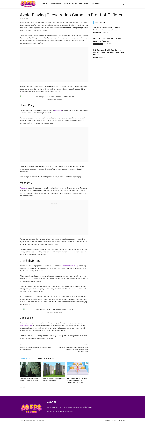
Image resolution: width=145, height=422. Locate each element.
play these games (26, 325)
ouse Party (58, 110)
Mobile (44, 4)
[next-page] (24, 386)
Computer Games (70, 4)
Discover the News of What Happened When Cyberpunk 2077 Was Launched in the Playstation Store (73, 350)
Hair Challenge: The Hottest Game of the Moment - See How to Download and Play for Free (77, 380)
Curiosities (96, 4)
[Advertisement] (54, 65)
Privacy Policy (121, 420)
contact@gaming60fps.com (64, 411)
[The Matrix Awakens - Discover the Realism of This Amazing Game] (30, 369)
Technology (84, 4)
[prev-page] (21, 386)
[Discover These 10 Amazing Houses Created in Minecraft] (54, 369)
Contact (114, 420)
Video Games (56, 4)
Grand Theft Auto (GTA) (69, 266)
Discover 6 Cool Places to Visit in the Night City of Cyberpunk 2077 (35, 349)
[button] (122, 4)
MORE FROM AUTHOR (46, 358)
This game (23, 188)
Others (95, 57)
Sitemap (107, 420)
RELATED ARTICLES (28, 358)
